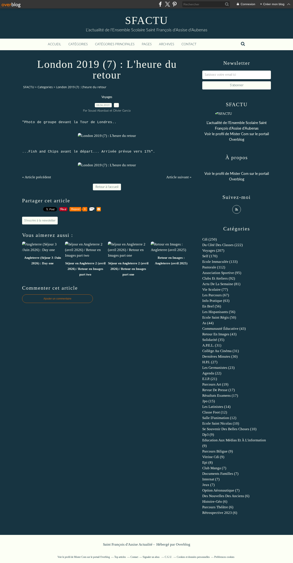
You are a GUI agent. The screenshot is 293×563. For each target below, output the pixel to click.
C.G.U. (168, 556)
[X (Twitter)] (167, 4)
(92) (218, 278)
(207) (213, 250)
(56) (211, 306)
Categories (45, 87)
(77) (215, 290)
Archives (166, 44)
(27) (209, 362)
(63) (216, 301)
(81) (221, 284)
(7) (214, 468)
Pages (147, 44)
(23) (218, 368)
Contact (188, 44)
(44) (208, 323)
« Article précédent (36, 177)
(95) (221, 273)
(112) (213, 267)
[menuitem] (54, 44)
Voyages (106, 97)
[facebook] (160, 4)
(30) (220, 356)
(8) (207, 462)
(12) (214, 412)
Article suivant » (179, 177)
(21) (209, 379)
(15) (208, 401)
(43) (224, 329)
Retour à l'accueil (106, 187)
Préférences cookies (224, 556)
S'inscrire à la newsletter (40, 220)
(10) (220, 423)
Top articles (120, 556)
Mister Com (239, 134)
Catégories (78, 44)
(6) (225, 496)
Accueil (54, 44)
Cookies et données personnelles (193, 556)
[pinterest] (174, 4)
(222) (222, 245)
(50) (219, 317)
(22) (211, 373)
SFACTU (146, 20)
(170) (209, 256)
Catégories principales (114, 44)
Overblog (183, 544)
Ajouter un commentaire (57, 298)
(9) (208, 435)
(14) (216, 407)
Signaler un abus (151, 556)
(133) (220, 262)
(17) (218, 390)
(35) (213, 340)
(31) (211, 345)
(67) (215, 295)
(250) (209, 239)
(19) (215, 384)
